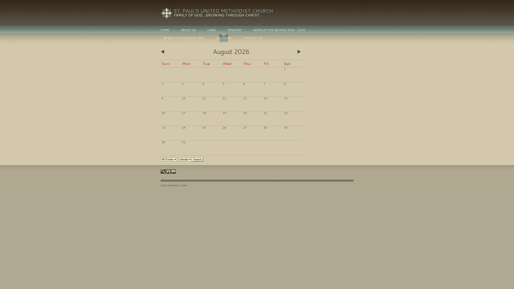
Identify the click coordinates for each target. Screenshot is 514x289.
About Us (188, 30)
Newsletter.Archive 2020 (183, 38)
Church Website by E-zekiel (174, 185)
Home (165, 30)
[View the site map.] (168, 172)
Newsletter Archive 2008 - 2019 (279, 30)
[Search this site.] (163, 172)
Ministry (235, 30)
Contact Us (252, 38)
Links (211, 30)
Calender (223, 38)
